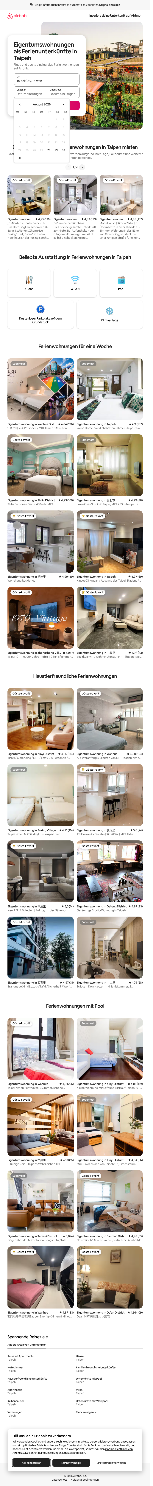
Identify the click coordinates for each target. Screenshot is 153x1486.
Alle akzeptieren (31, 1463)
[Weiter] (82, 167)
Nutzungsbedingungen (85, 1479)
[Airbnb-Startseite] (16, 15)
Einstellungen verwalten (111, 1463)
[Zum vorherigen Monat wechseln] (20, 104)
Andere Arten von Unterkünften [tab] (26, 1344)
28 (48, 150)
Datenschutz (59, 1479)
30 (63, 150)
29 (56, 150)
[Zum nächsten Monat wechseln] (63, 104)
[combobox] (47, 81)
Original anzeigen (109, 5)
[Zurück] (68, 167)
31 (19, 157)
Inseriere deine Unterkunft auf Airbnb (114, 16)
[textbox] (30, 94)
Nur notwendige (71, 1463)
